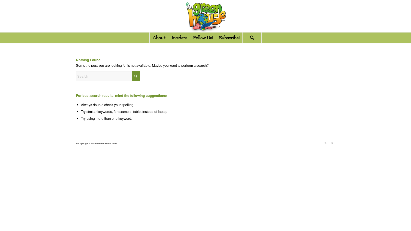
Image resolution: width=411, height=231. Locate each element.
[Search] (252, 38)
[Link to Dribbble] (332, 142)
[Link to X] (325, 142)
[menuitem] (159, 38)
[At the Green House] (205, 16)
